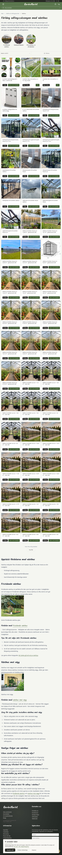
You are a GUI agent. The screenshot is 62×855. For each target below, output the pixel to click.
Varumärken (6, 814)
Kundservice (35, 812)
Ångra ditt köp (6, 835)
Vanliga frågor (35, 814)
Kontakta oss (35, 810)
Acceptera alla (10, 850)
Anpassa (34, 850)
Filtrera (47, 53)
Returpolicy (6, 833)
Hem (2, 13)
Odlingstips (35, 816)
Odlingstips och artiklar (50, 1)
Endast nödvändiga (23, 850)
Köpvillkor (5, 830)
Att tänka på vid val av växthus (28, 655)
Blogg (4, 818)
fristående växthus (20, 625)
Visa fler (31, 550)
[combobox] (15, 53)
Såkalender (35, 818)
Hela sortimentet (7, 812)
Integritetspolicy (7, 837)
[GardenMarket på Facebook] (56, 1)
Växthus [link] (24, 13)
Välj (37, 85)
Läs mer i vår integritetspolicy (21, 846)
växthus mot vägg (20, 700)
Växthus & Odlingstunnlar (12, 13)
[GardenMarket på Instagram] (58, 1)
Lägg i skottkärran (13, 85)
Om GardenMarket (8, 816)
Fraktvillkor (6, 832)
